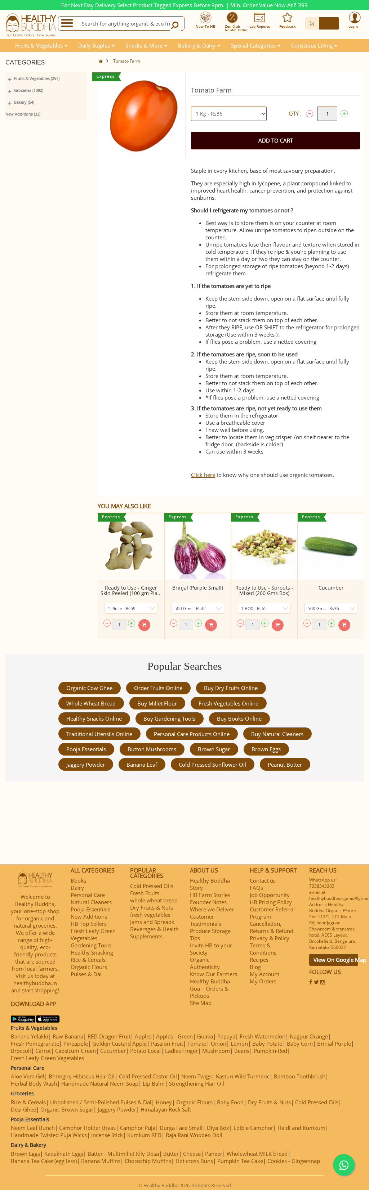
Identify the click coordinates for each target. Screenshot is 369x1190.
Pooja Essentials (86, 749)
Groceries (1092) (28, 90)
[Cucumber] (331, 546)
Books (78, 880)
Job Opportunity (270, 894)
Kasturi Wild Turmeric (243, 1076)
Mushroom (216, 1050)
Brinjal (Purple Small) (197, 587)
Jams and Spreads (152, 921)
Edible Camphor (253, 1127)
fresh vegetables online (228, 703)
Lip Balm (154, 1083)
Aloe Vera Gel (27, 1076)
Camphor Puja (137, 1127)
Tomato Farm (126, 61)
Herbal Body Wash (34, 1083)
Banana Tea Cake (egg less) (44, 1160)
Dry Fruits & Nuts (151, 907)
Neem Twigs (196, 1076)
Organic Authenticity (205, 963)
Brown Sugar (214, 749)
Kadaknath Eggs (63, 1153)
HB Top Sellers (89, 923)
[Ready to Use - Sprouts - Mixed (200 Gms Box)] (264, 546)
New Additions (89, 916)
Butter (171, 1153)
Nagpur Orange (309, 1036)
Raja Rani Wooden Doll (194, 1135)
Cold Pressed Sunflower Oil (212, 764)
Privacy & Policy (269, 938)
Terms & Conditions (263, 949)
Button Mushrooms (152, 749)
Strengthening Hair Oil (196, 1083)
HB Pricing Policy (271, 902)
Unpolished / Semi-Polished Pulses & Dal (100, 1102)
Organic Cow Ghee (89, 687)
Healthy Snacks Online (94, 718)
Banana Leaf (141, 764)
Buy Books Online (239, 718)
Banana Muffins (100, 1160)
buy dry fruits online (231, 687)
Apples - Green (174, 1036)
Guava (205, 1036)
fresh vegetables (150, 914)
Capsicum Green (75, 1050)
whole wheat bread (91, 703)
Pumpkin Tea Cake (240, 1160)
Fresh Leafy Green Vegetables (93, 934)
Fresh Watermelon (262, 1036)
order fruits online (158, 687)
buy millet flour (157, 703)
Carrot (43, 1050)
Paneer (213, 1153)
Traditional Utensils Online (99, 734)
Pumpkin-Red (270, 1050)
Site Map (201, 1002)
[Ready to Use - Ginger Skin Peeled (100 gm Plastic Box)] (131, 546)
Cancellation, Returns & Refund (271, 927)
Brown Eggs (266, 749)
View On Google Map (336, 959)
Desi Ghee (23, 1109)
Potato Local (145, 1050)
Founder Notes (208, 902)
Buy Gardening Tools (169, 718)
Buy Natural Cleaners (277, 734)
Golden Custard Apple (119, 1043)
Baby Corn (300, 1043)
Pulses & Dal (86, 974)
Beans (241, 1050)
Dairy (77, 887)
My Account (264, 974)
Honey (164, 1102)
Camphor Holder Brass (87, 1127)
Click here (203, 474)
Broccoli (21, 1050)
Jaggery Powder (85, 764)
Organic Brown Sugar (66, 1109)
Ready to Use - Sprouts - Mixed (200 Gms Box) (264, 590)
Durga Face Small (181, 1127)
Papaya (226, 1036)
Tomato (196, 1043)
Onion (218, 1043)
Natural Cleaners (91, 902)
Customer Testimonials (205, 920)
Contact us (263, 880)
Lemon (239, 1043)
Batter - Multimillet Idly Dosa (123, 1153)
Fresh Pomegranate (35, 1043)
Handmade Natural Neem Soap (99, 1083)
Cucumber (331, 587)
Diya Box (218, 1127)
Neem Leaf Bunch (33, 1127)
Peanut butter (285, 764)
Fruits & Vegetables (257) (36, 78)
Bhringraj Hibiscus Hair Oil (82, 1076)
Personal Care (88, 894)
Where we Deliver (212, 909)
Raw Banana (68, 1036)
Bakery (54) (24, 102)
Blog (255, 966)
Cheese (192, 1153)
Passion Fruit (167, 1043)
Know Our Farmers (213, 974)
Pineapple (75, 1043)
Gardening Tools (91, 945)
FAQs (256, 887)
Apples (143, 1036)
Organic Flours (89, 966)
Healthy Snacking (92, 952)
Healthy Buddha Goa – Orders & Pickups (210, 988)
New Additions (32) (22, 114)
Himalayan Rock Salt (166, 1109)
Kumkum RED (144, 1135)
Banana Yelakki (29, 1036)
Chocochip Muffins (148, 1160)
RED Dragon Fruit (109, 1036)
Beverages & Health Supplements (154, 932)
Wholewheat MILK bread (257, 1153)
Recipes (259, 959)
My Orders (263, 981)
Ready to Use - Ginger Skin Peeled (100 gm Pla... (131, 590)
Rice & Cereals (88, 959)
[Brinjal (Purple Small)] (198, 546)
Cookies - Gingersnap (293, 1160)
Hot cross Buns (194, 1160)
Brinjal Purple (334, 1043)
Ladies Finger (181, 1050)
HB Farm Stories (210, 894)
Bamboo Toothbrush (299, 1076)
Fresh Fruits (144, 893)
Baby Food (230, 1102)
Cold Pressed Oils (151, 885)
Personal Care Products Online (192, 734)
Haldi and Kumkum (301, 1127)
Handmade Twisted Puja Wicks (49, 1135)
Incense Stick (107, 1135)
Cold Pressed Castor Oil (148, 1076)
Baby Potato (267, 1043)
